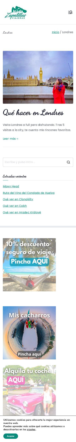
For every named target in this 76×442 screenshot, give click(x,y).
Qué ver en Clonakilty (18, 199)
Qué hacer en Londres (33, 112)
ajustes (31, 429)
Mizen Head (11, 186)
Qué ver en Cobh (15, 206)
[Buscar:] (38, 162)
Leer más (9, 139)
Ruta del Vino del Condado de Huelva (29, 193)
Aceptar (10, 436)
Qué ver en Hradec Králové (22, 212)
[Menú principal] (70, 12)
